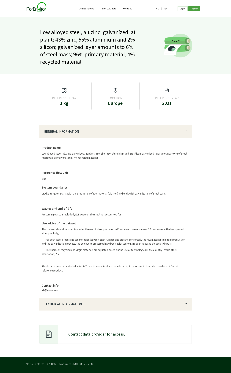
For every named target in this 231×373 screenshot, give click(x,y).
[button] (115, 131)
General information (61, 131)
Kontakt (127, 8)
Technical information (63, 304)
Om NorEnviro (86, 8)
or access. (96, 334)
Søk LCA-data (109, 8)
